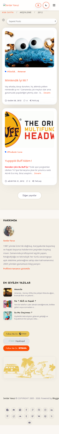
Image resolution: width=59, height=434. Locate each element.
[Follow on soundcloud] (20, 416)
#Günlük (11, 71)
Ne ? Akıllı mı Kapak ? (25, 301)
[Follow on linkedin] (51, 410)
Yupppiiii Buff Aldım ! (18, 161)
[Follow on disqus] (20, 410)
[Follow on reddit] (13, 416)
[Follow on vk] (39, 416)
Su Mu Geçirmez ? (23, 312)
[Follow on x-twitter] (51, 416)
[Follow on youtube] (29, 422)
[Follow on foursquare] (32, 410)
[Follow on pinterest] (7, 416)
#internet (22, 71)
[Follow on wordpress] (45, 416)
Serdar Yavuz (9, 240)
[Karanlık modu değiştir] (46, 5)
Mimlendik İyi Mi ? (16, 80)
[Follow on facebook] (26, 410)
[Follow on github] (39, 410)
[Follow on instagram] (45, 410)
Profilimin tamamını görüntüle (16, 268)
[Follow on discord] (13, 410)
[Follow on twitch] (32, 416)
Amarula (18, 289)
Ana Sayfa (8, 12)
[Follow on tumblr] (26, 416)
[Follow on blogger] (7, 410)
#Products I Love (14, 152)
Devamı (46, 92)
